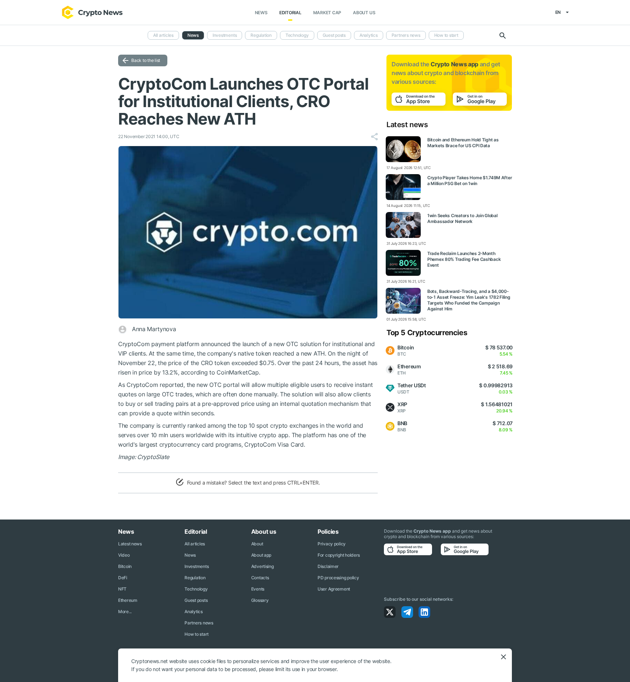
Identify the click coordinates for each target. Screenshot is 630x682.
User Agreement (334, 589)
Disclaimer (328, 566)
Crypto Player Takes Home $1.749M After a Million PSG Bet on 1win (469, 180)
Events (257, 589)
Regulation (261, 35)
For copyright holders (339, 555)
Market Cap (327, 12)
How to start (446, 35)
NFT (122, 589)
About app (261, 555)
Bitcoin (125, 566)
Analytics (368, 35)
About (257, 543)
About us (364, 12)
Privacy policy (332, 543)
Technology (297, 35)
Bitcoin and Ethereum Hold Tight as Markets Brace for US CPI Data (462, 142)
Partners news (406, 35)
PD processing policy (338, 577)
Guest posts (334, 35)
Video (124, 555)
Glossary (260, 600)
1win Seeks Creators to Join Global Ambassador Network (462, 218)
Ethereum (127, 600)
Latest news (130, 543)
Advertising (262, 566)
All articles (163, 35)
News (261, 12)
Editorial (290, 12)
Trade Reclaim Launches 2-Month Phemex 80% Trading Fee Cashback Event (464, 259)
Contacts (260, 577)
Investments (225, 35)
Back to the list (145, 60)
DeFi (122, 577)
